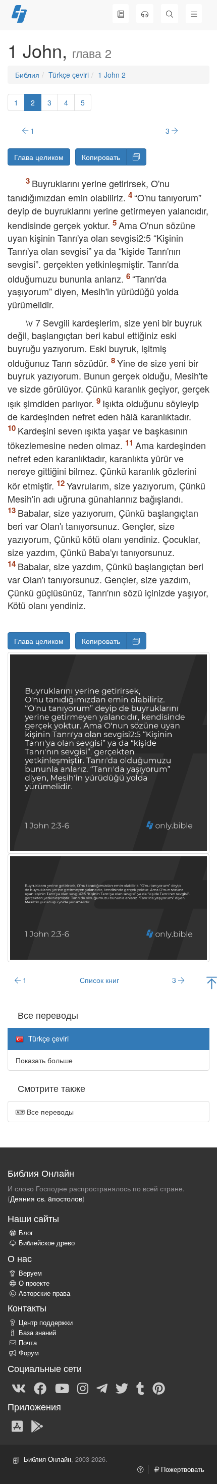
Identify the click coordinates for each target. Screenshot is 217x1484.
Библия (27, 75)
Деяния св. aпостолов (46, 1198)
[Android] (37, 1425)
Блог (26, 1232)
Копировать (101, 157)
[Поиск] (169, 13)
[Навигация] (194, 13)
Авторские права (44, 1293)
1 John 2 (112, 75)
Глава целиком (39, 157)
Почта (28, 1342)
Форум (29, 1352)
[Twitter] (122, 1388)
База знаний (37, 1332)
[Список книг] (121, 13)
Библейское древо (47, 1242)
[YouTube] (62, 1388)
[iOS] (17, 1425)
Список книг (99, 980)
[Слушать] (144, 13)
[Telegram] (101, 1388)
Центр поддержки (46, 1322)
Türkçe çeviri (68, 75)
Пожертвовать (181, 1469)
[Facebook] (40, 1388)
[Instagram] (82, 1388)
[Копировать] (136, 157)
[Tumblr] (140, 1388)
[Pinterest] (158, 1388)
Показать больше (44, 1060)
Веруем (30, 1273)
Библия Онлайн (47, 1459)
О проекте (34, 1283)
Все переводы (49, 1112)
